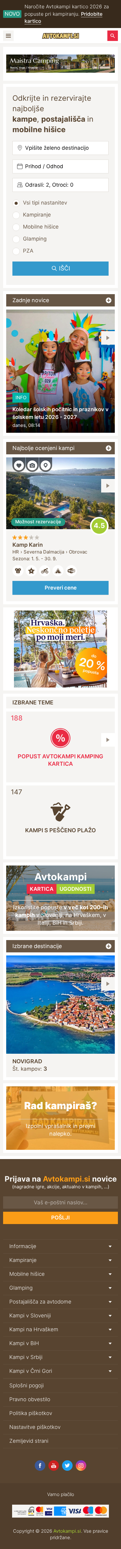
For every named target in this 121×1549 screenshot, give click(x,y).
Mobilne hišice (41, 227)
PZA (28, 251)
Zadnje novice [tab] (30, 300)
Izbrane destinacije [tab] (37, 946)
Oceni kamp (99, 526)
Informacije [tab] (22, 1246)
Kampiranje (37, 215)
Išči (64, 268)
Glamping (35, 239)
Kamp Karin (27, 544)
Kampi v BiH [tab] (24, 1343)
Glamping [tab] (21, 1288)
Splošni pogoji (26, 1385)
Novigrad (27, 1061)
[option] (60, 371)
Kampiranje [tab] (23, 1260)
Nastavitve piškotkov (34, 1427)
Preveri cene (61, 588)
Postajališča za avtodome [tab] (40, 1302)
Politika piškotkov (30, 1413)
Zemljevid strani (28, 1441)
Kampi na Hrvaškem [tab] (33, 1329)
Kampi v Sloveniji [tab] (30, 1315)
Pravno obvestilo (29, 1399)
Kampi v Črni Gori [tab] (30, 1371)
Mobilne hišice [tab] (27, 1274)
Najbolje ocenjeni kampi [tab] (43, 448)
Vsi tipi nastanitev (45, 203)
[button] (108, 338)
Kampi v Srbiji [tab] (26, 1357)
